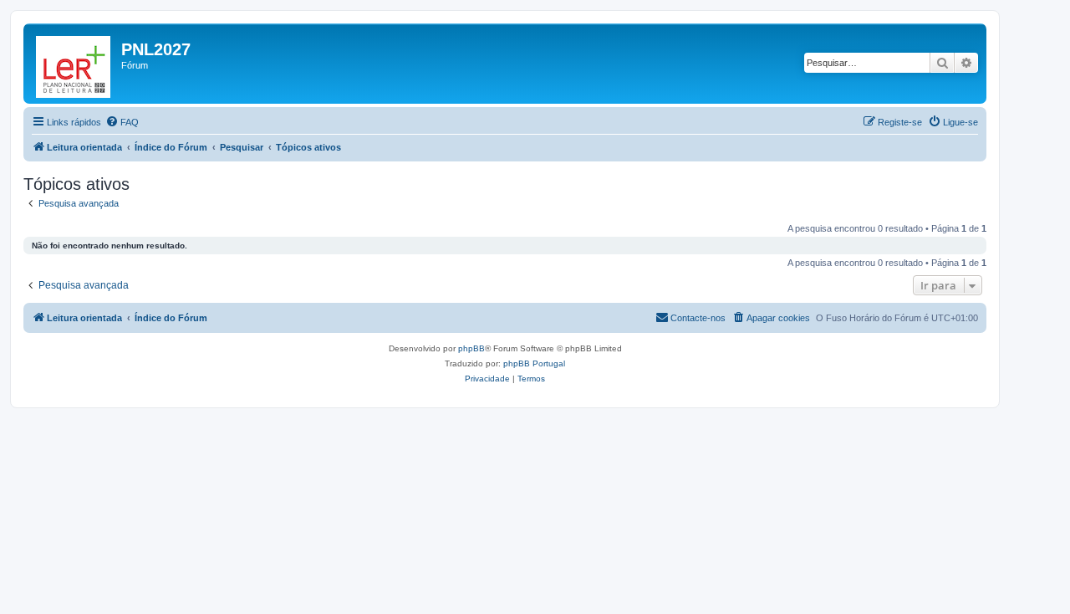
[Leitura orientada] (74, 64)
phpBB (471, 348)
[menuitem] (122, 122)
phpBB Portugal (534, 363)
